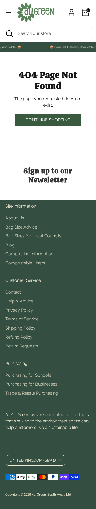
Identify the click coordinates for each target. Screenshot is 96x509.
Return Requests (21, 346)
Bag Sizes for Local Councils (33, 235)
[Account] (71, 10)
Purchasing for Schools (28, 375)
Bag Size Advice (21, 227)
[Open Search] (9, 33)
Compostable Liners (25, 262)
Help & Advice (19, 301)
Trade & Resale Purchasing (31, 393)
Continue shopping (48, 119)
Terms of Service (21, 318)
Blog (10, 245)
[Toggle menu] (8, 12)
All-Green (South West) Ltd (51, 494)
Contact (13, 292)
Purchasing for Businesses (31, 384)
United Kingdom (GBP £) (33, 460)
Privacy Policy (19, 310)
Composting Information (29, 253)
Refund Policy (19, 337)
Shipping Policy (20, 328)
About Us (14, 217)
